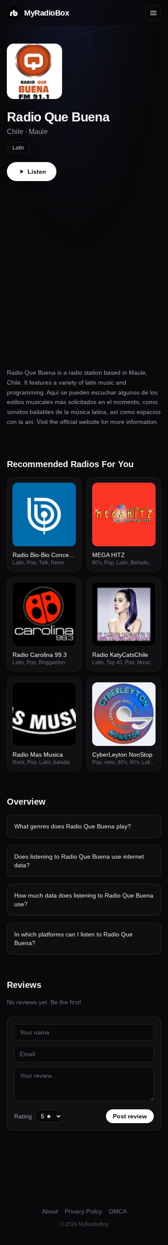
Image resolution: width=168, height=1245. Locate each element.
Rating (23, 1116)
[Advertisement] (84, 269)
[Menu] (153, 13)
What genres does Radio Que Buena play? (72, 826)
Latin (18, 148)
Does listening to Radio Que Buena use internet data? (79, 861)
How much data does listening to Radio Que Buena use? (83, 899)
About (50, 1211)
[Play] (64, 494)
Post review (130, 1116)
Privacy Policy (83, 1211)
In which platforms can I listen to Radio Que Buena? (73, 938)
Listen (37, 171)
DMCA (118, 1211)
